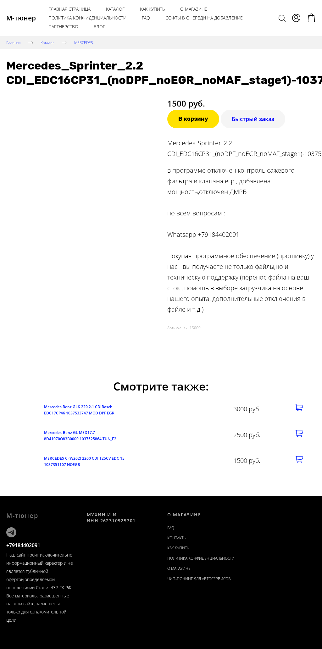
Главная (13, 42)
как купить (152, 9)
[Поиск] (282, 18)
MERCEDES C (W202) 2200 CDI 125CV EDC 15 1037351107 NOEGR (84, 461)
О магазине (193, 9)
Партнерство (63, 27)
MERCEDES (83, 42)
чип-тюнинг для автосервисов (199, 578)
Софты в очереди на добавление (204, 18)
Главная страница (69, 9)
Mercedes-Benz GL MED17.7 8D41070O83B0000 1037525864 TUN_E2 (80, 435)
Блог (99, 27)
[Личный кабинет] (296, 18)
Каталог (115, 9)
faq (170, 527)
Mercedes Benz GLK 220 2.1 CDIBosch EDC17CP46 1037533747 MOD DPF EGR (79, 410)
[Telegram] (11, 532)
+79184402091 (23, 545)
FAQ (146, 18)
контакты (176, 538)
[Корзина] (311, 18)
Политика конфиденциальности (87, 18)
